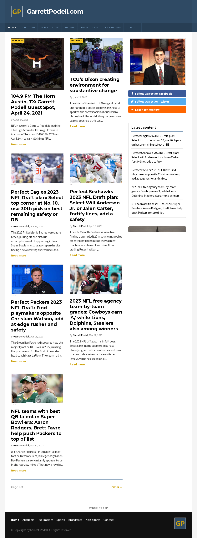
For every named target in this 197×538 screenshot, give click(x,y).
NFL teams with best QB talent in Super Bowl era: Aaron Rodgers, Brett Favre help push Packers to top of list (36, 425)
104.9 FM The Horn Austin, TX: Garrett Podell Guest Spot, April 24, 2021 (33, 104)
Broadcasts (89, 27)
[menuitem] (12, 27)
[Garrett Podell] (17, 11)
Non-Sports (112, 27)
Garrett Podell (21, 226)
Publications (49, 27)
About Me (28, 27)
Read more (18, 144)
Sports (70, 27)
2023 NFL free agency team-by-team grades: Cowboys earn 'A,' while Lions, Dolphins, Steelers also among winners (96, 314)
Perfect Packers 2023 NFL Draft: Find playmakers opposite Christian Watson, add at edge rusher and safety (37, 316)
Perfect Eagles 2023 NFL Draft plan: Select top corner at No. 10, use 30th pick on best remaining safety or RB (37, 206)
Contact (133, 27)
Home (12, 27)
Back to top (100, 508)
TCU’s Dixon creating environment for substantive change (94, 85)
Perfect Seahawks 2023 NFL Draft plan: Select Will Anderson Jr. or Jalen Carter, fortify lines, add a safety (95, 205)
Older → (117, 487)
